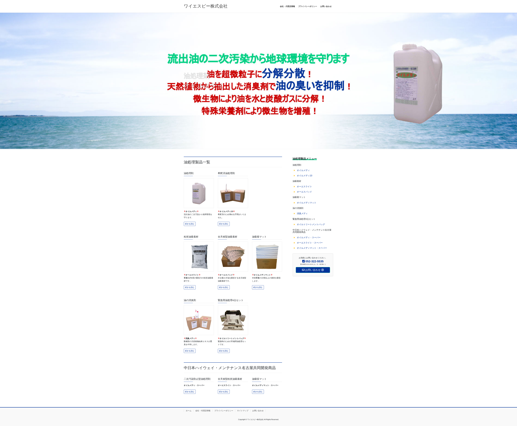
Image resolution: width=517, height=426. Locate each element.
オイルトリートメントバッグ (311, 224)
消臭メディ (302, 213)
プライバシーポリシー (223, 411)
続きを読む (189, 224)
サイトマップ (242, 411)
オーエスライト (304, 186)
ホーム (188, 411)
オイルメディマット (306, 203)
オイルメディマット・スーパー (312, 248)
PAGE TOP (503, 410)
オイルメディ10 (304, 175)
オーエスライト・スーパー (310, 243)
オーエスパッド (304, 192)
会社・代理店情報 (202, 411)
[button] (39, 81)
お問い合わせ (258, 411)
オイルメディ (303, 170)
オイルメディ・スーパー (309, 237)
